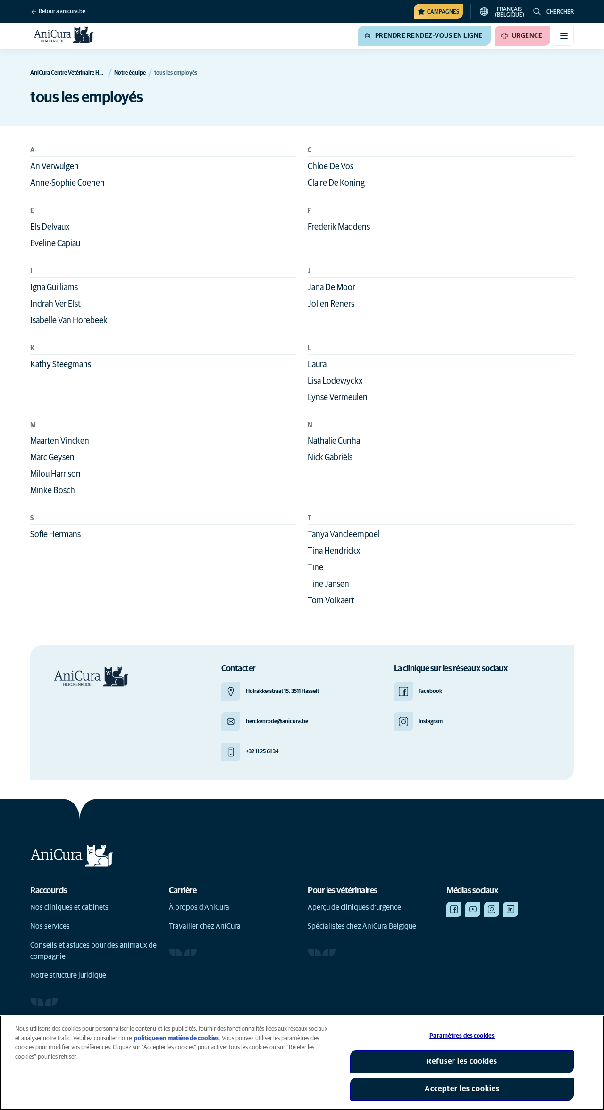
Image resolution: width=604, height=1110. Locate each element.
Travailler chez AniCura (205, 926)
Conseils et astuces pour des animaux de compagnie (93, 950)
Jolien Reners (331, 304)
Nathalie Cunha (334, 441)
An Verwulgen (54, 166)
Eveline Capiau (55, 243)
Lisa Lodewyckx (335, 381)
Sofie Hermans (55, 534)
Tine (315, 568)
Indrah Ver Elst (55, 304)
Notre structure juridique (68, 975)
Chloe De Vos (330, 166)
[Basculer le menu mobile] (564, 36)
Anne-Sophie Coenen (67, 183)
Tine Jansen (328, 584)
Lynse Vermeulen (338, 397)
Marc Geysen (52, 457)
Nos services (50, 926)
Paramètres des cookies (462, 1036)
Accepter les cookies (462, 1089)
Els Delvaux (50, 227)
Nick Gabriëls (330, 457)
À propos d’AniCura (199, 907)
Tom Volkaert (331, 601)
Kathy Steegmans (60, 364)
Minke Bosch (52, 491)
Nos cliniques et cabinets (69, 907)
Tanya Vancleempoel (344, 534)
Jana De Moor (331, 287)
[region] (302, 1062)
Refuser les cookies (462, 1061)
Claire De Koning (336, 183)
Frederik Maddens (339, 227)
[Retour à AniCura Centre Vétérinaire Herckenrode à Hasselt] (64, 35)
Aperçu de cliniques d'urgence (354, 907)
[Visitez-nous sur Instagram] (491, 909)
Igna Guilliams (54, 287)
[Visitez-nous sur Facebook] (453, 909)
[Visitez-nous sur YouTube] (472, 909)
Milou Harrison (55, 474)
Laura (317, 364)
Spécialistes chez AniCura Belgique (362, 926)
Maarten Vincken (59, 441)
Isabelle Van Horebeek (69, 320)
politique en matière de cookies (176, 1038)
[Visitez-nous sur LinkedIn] (510, 909)
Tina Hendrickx (334, 551)
